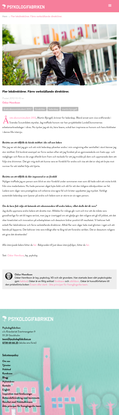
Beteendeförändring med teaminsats (20, 398)
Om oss (6, 361)
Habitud (6, 369)
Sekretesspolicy (10, 355)
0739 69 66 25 (10, 343)
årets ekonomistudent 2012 (17, 109)
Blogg (5, 377)
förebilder (40, 109)
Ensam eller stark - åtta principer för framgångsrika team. (59, 284)
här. (35, 245)
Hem (4, 16)
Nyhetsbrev (8, 381)
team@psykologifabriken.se (16, 339)
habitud (24, 281)
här (87, 245)
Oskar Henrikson (11, 102)
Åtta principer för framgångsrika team (21, 406)
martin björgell (69, 109)
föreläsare (59, 281)
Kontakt (6, 385)
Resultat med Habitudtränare (17, 402)
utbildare (74, 281)
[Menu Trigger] (110, 6)
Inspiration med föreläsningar (17, 394)
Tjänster (6, 365)
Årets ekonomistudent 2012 (22, 118)
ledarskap (53, 109)
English (6, 390)
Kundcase (7, 373)
